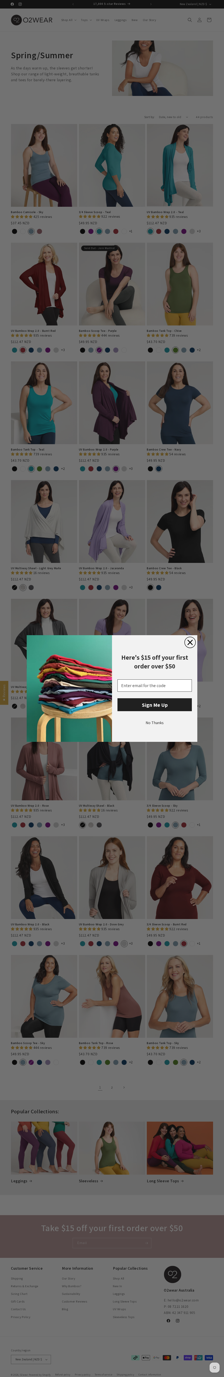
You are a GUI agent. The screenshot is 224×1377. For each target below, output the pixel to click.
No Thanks (155, 722)
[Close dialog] (190, 642)
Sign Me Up (155, 704)
